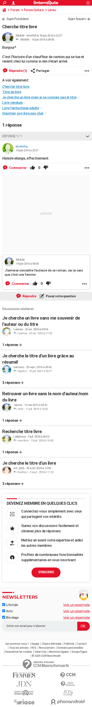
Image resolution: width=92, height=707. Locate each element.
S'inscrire (46, 572)
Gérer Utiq (40, 651)
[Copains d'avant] (24, 693)
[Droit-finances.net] (68, 684)
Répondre (29, 296)
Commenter (17, 168)
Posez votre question (60, 296)
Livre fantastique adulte (20, 108)
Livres (52, 10)
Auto (9, 611)
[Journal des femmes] (24, 675)
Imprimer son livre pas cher (23, 113)
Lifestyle (11, 605)
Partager (43, 71)
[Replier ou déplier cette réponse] (87, 136)
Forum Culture (34, 10)
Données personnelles (70, 647)
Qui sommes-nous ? (17, 643)
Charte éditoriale (51, 643)
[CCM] (68, 675)
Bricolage (12, 618)
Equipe (35, 643)
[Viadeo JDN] (68, 693)
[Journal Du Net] (24, 684)
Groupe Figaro (79, 651)
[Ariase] (24, 701)
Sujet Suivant (77, 19)
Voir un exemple (76, 605)
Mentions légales (59, 651)
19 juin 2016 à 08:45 (42, 39)
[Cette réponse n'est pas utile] (46, 167)
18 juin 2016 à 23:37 (27, 150)
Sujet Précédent (17, 19)
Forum (15, 10)
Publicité (69, 643)
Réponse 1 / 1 (12, 136)
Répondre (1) (17, 71)
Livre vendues (12, 103)
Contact (82, 643)
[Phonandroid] (68, 702)
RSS (33, 647)
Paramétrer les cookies (18, 651)
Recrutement (47, 647)
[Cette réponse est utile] (33, 167)
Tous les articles (19, 647)
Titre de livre (11, 92)
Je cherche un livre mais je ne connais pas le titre (39, 97)
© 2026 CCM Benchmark (46, 655)
